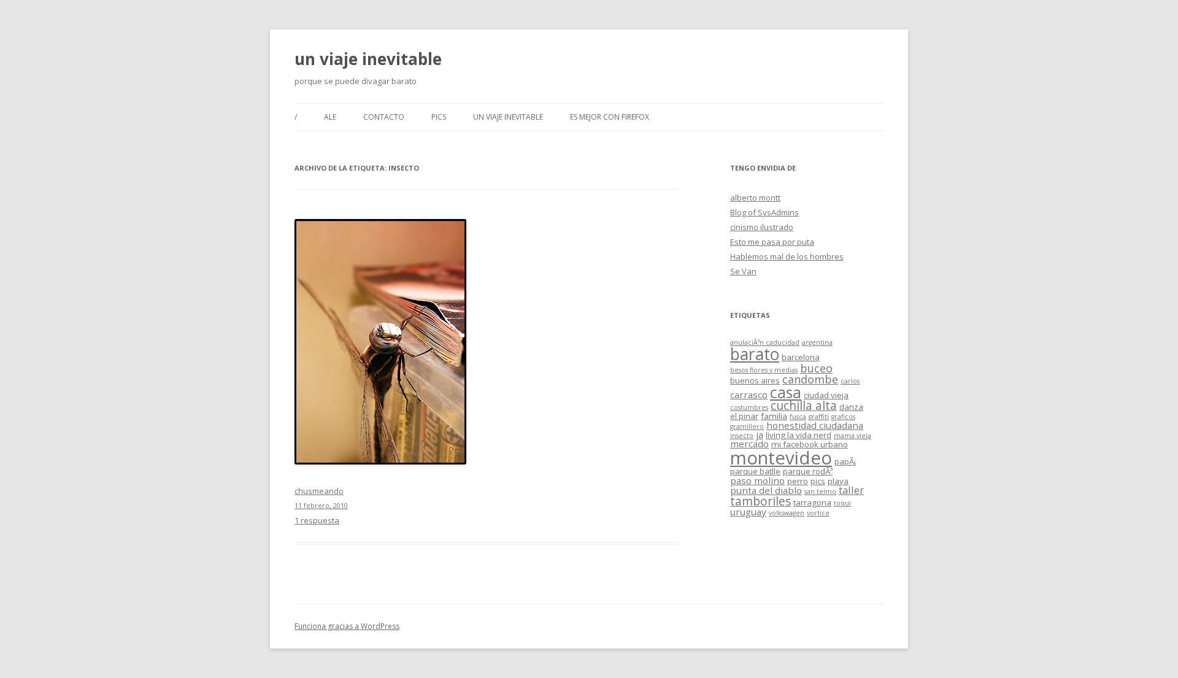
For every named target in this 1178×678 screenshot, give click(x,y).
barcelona (801, 357)
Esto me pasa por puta (772, 241)
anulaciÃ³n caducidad (764, 342)
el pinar (744, 416)
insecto (741, 435)
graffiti (819, 416)
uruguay (748, 512)
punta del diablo (766, 490)
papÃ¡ (845, 461)
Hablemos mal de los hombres (787, 256)
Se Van (743, 271)
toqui (842, 503)
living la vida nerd (798, 435)
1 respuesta (316, 520)
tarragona (812, 502)
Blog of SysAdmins (764, 212)
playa (838, 481)
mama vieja (852, 435)
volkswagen (786, 513)
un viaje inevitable (368, 59)
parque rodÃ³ (808, 471)
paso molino (757, 480)
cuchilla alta (804, 406)
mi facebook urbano (809, 444)
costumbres (749, 407)
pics (438, 117)
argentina (817, 342)
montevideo (781, 457)
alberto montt (755, 197)
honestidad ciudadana (814, 425)
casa (785, 392)
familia (774, 416)
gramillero (747, 426)
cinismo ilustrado (761, 227)
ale (330, 117)
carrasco (749, 394)
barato (754, 354)
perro (797, 481)
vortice (818, 513)
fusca (798, 416)
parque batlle (755, 471)
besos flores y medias (764, 370)
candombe (810, 379)
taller (851, 490)
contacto (383, 117)
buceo (816, 368)
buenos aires (755, 380)
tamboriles (760, 501)
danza (851, 406)
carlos (850, 381)
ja (759, 434)
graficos (843, 416)
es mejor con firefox (609, 117)
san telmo (820, 491)
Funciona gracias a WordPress (346, 626)
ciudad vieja (826, 395)
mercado (749, 443)
